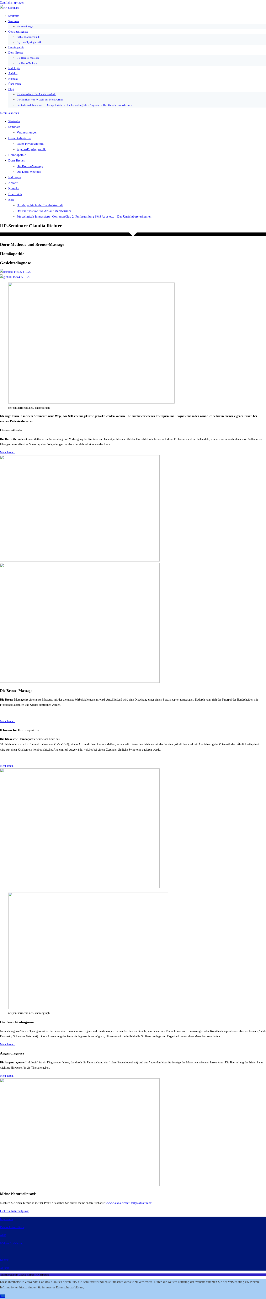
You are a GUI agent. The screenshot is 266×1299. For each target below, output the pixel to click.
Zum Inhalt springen (12, 2)
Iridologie (14, 177)
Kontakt (13, 188)
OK (2, 1296)
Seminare (14, 126)
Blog (11, 199)
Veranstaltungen (27, 132)
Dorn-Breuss (16, 160)
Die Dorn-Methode (29, 171)
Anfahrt (13, 183)
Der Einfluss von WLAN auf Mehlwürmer (44, 211)
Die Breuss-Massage (30, 166)
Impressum (6, 1219)
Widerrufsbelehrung (11, 1243)
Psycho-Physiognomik (31, 149)
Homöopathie (17, 155)
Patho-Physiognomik (30, 143)
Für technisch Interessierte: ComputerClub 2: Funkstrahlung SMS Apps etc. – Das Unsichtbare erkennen (84, 216)
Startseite (14, 121)
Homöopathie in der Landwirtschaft (40, 205)
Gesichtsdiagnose (19, 138)
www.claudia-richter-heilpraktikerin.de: (129, 1203)
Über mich (15, 194)
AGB (3, 1235)
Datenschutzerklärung (12, 1227)
